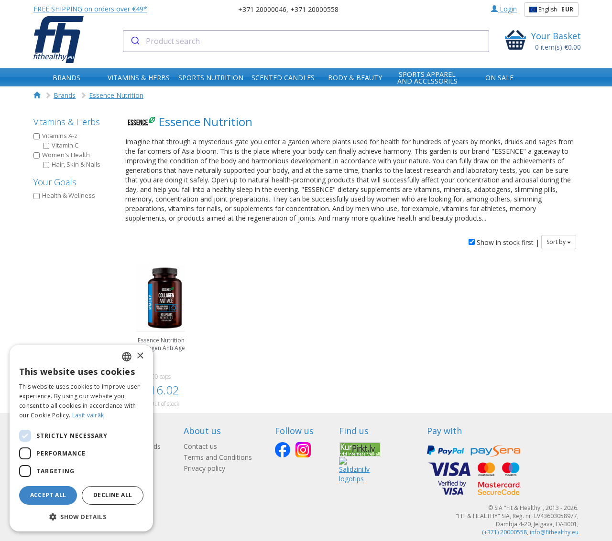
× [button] (139, 356)
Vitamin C (65, 145)
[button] (81, 516)
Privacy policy (204, 468)
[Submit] (134, 41)
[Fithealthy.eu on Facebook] (282, 449)
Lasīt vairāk (88, 415)
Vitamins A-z (59, 135)
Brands (65, 95)
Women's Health (66, 154)
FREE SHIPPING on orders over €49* (90, 8)
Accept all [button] (48, 495)
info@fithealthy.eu (554, 532)
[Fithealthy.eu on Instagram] (303, 449)
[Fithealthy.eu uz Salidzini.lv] (354, 469)
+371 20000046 (262, 9)
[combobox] (306, 41)
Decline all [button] (112, 495)
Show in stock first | (507, 242)
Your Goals (54, 182)
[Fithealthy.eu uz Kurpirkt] (360, 448)
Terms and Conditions (218, 457)
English (555, 9)
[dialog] (81, 438)
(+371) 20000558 (504, 532)
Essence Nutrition (116, 95)
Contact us (200, 446)
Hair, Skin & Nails (76, 164)
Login (507, 8)
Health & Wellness (68, 195)
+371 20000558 (314, 9)
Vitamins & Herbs (66, 121)
